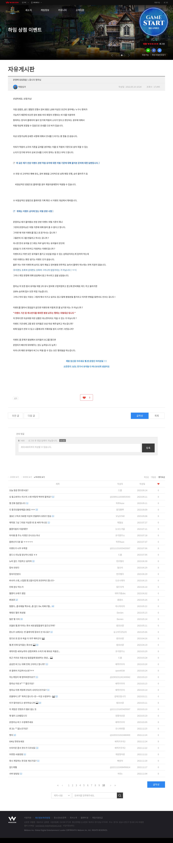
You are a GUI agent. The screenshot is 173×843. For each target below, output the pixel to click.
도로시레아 (120, 580)
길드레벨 (13, 767)
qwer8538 (120, 670)
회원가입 (157, 2)
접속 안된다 (14, 567)
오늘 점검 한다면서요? (18, 490)
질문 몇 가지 (16, 619)
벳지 (12, 734)
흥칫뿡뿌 (120, 509)
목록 (157, 415)
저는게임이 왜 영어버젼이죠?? (23, 676)
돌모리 (120, 567)
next (129, 55)
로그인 (166, 2)
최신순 (146, 477)
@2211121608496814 (120, 767)
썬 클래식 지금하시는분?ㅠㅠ (21, 670)
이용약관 (27, 817)
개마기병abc (120, 593)
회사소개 (73, 817)
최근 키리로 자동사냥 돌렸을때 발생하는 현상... (29, 657)
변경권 (13, 599)
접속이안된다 (15, 573)
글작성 (140, 415)
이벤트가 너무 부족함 (18, 548)
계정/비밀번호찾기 (159, 55)
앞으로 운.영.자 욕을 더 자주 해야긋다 (25, 638)
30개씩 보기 (27, 477)
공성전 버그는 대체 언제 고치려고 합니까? (28, 664)
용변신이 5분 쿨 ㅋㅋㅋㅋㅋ (21, 541)
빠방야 (120, 760)
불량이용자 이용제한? (18, 528)
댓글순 (153, 477)
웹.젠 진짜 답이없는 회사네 (23, 644)
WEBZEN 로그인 (154, 44)
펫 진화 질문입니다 (18, 503)
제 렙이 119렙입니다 (18, 715)
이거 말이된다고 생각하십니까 (25, 702)
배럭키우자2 (120, 741)
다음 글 (31, 415)
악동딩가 (22, 86)
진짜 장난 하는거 (16, 586)
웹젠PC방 (84, 817)
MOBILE (36, 2)
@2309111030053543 (120, 496)
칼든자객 (120, 586)
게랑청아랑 (120, 754)
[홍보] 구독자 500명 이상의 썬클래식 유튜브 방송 (31, 516)
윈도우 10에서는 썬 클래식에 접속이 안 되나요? (31, 631)
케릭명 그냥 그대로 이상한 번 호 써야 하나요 (29, 522)
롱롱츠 (120, 599)
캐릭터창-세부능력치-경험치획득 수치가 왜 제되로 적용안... (34, 651)
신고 (15, 398)
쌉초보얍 (120, 625)
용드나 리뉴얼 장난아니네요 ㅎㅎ (23, 554)
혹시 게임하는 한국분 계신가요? (24, 760)
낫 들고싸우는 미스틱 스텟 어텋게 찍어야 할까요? (31, 496)
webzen (12, 2)
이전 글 (15, 415)
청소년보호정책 (60, 817)
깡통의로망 (120, 715)
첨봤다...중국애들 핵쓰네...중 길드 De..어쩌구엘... (31, 606)
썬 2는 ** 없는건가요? (18, 728)
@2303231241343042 (120, 676)
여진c (120, 773)
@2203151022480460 (120, 734)
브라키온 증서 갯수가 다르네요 (23, 747)
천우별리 (120, 561)
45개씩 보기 (40, 477)
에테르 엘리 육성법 (17, 612)
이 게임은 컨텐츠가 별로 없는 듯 (22, 709)
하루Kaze (120, 503)
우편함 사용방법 (17, 754)
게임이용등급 (97, 817)
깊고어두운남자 (120, 631)
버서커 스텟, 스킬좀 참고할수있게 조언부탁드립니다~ (32, 580)
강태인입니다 (120, 696)
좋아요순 (161, 477)
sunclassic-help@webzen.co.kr (49, 825)
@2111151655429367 (120, 548)
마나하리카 (120, 606)
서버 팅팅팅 (15, 773)
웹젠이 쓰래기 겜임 (17, 593)
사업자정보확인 (68, 825)
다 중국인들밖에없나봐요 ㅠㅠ (23, 509)
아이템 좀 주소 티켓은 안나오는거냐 (24, 535)
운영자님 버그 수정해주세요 (21, 722)
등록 (148, 448)
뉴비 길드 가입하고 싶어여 (22, 561)
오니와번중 (120, 728)
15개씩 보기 (14, 477)
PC (25, 2)
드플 (120, 490)
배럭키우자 (120, 664)
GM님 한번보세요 (16, 741)
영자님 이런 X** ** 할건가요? (21, 683)
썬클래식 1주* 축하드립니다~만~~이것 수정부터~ (33, 696)
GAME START (154, 22)
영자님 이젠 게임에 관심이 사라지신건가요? (29, 689)
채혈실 (120, 522)
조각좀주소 (120, 535)
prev (112, 55)
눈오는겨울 (120, 528)
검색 (120, 795)
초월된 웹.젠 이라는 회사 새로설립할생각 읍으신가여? (32, 625)
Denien (120, 612)
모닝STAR (120, 516)
